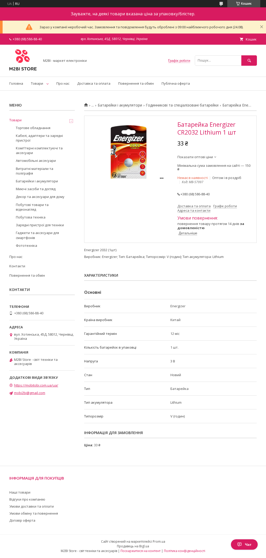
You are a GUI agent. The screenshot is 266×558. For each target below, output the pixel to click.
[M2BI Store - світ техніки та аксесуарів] (23, 70)
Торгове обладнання (33, 127)
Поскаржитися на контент (141, 551)
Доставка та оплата (93, 83)
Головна (16, 83)
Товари (37, 83)
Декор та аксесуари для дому (40, 196)
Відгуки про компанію (27, 499)
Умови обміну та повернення (33, 513)
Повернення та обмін (136, 83)
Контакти (17, 266)
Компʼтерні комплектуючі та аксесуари (39, 150)
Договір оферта (22, 520)
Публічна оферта (176, 83)
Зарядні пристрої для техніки (40, 225)
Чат (248, 544)
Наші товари (19, 492)
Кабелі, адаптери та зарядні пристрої (39, 138)
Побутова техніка (30, 217)
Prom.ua (159, 541)
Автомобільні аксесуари (36, 160)
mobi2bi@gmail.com (29, 393)
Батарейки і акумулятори (120, 105)
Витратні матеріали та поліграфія (34, 171)
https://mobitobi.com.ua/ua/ (36, 385)
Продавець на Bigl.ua (133, 546)
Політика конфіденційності (184, 551)
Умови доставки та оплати (31, 506)
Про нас (62, 83)
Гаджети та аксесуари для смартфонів (37, 235)
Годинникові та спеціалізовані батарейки (182, 105)
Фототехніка (26, 245)
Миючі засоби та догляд (36, 189)
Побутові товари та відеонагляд (32, 207)
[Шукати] (249, 60)
